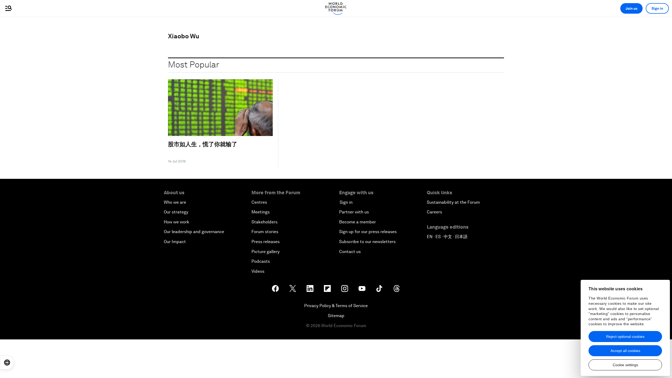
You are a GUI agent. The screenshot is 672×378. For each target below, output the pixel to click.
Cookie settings (625, 365)
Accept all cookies (625, 351)
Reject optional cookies (625, 336)
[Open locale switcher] (7, 362)
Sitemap (336, 315)
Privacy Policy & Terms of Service (336, 305)
